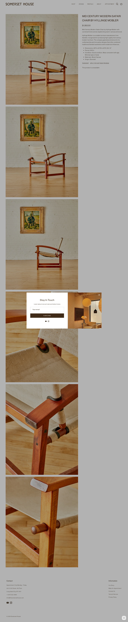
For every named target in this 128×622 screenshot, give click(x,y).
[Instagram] (48, 321)
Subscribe (47, 315)
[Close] (99, 295)
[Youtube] (46, 321)
